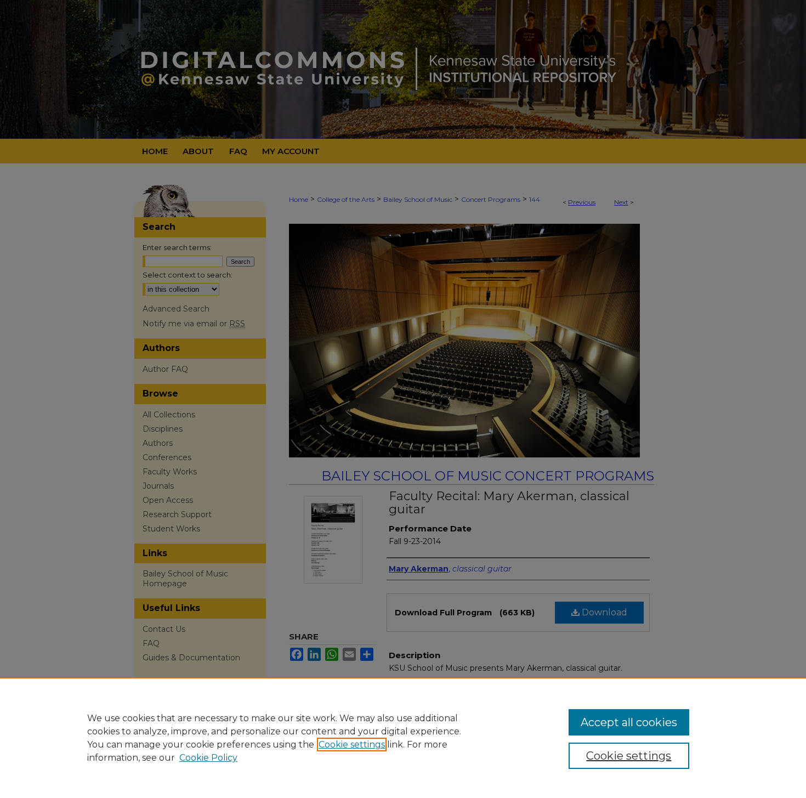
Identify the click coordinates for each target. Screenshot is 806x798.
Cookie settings (352, 744)
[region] (403, 737)
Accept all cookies (629, 722)
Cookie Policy (208, 757)
